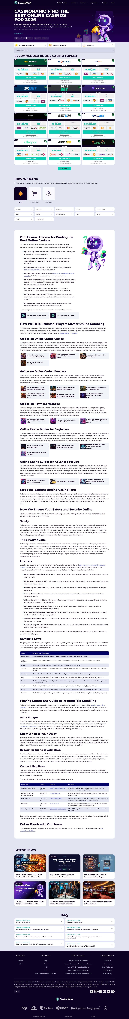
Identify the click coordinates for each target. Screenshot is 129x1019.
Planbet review (64, 108)
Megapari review (31, 135)
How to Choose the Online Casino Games (78, 964)
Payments (94, 3)
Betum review (64, 135)
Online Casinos (62, 3)
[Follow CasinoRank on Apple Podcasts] (113, 991)
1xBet (20, 964)
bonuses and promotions (32, 270)
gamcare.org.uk (54, 803)
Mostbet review (64, 81)
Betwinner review (31, 81)
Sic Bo (46, 967)
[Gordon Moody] (62, 1008)
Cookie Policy (68, 1016)
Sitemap (93, 1016)
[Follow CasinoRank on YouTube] (104, 991)
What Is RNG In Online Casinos (78, 970)
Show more (63, 168)
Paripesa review (98, 81)
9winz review (98, 161)
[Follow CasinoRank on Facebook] (91, 991)
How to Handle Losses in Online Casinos (78, 973)
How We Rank (107, 970)
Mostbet (20, 961)
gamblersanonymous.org (57, 788)
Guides (104, 3)
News (113, 3)
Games (73, 3)
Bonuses (83, 3)
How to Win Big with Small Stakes (78, 967)
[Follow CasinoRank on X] (100, 991)
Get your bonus (31, 77)
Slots (45, 970)
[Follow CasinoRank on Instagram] (96, 991)
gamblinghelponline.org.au (58, 809)
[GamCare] (46, 1008)
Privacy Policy (107, 973)
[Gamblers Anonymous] (34, 1008)
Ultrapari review (30, 161)
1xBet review (30, 108)
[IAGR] (25, 1008)
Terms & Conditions (39, 1016)
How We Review (107, 967)
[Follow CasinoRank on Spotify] (108, 991)
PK (16, 991)
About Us (108, 961)
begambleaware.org (56, 798)
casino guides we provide (68, 333)
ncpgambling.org (55, 793)
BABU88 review (64, 161)
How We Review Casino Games (45, 973)
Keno (45, 964)
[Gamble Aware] (85, 1008)
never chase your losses (28, 726)
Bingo (46, 961)
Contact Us (107, 964)
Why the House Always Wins (78, 961)
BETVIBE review (98, 108)
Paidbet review (98, 135)
